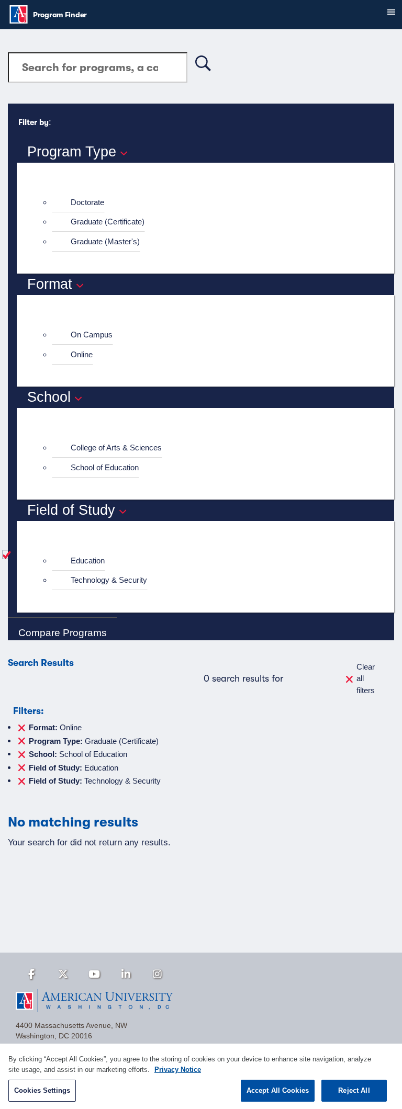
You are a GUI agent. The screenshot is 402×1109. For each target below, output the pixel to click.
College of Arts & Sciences (116, 447)
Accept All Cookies (278, 1090)
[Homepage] (201, 1000)
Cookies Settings (42, 1090)
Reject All (354, 1090)
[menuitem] (210, 203)
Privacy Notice (177, 1069)
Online (82, 354)
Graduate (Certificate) (107, 221)
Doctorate (87, 202)
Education (88, 560)
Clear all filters (365, 678)
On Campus (92, 334)
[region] (201, 1076)
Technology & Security (109, 579)
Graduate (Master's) (105, 241)
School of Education (105, 467)
